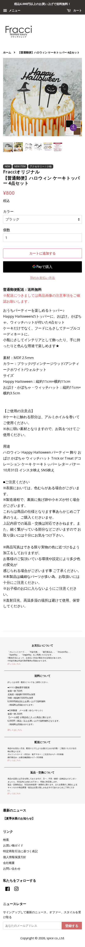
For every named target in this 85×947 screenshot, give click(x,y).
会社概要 (9, 863)
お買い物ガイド (13, 845)
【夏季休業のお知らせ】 (19, 818)
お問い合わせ (11, 868)
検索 (6, 840)
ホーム (7, 52)
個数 (6, 229)
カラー (8, 211)
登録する (71, 925)
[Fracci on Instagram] (16, 890)
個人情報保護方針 (14, 857)
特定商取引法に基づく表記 (20, 851)
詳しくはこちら (14, 664)
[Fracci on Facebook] (7, 890)
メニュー (14, 10)
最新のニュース (14, 810)
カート (77, 10)
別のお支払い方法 (42, 278)
